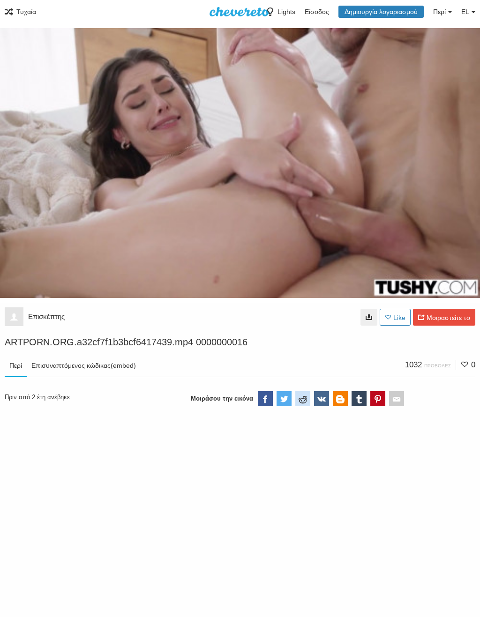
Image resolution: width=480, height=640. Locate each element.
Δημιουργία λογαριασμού (381, 11)
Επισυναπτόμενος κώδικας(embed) (83, 365)
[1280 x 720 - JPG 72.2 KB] (368, 317)
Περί (15, 365)
